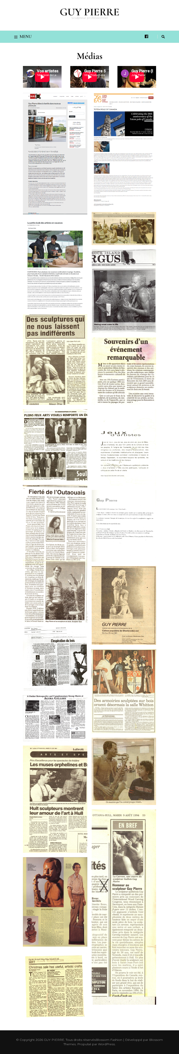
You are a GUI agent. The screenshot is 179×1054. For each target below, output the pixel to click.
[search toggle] (163, 36)
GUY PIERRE (89, 11)
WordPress (106, 1044)
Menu (26, 36)
